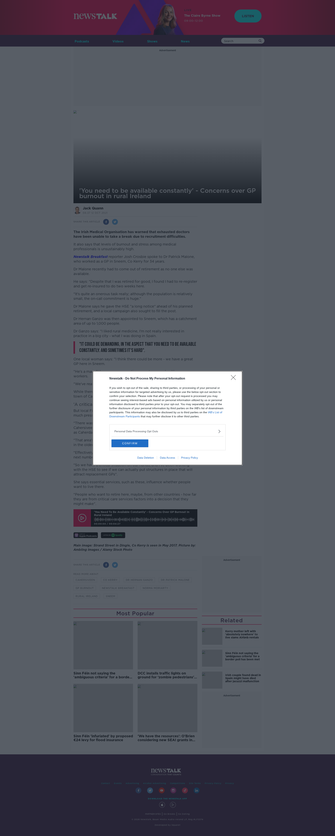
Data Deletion (145, 457)
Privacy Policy (189, 457)
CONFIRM (130, 443)
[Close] (234, 378)
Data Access (167, 457)
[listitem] (167, 431)
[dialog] (167, 418)
